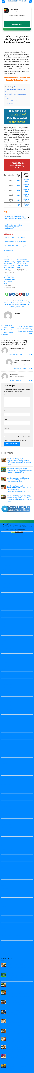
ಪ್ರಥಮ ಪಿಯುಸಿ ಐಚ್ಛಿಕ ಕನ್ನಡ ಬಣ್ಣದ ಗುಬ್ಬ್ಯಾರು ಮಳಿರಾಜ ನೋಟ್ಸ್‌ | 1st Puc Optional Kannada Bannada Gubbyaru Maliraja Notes (19, 498)
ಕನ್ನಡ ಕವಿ (4, 914)
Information (5, 677)
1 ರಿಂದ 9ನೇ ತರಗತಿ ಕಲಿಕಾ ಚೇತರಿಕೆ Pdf (15, 241)
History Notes (6, 673)
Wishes (3, 903)
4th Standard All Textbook (9, 562)
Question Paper (6, 799)
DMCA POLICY (23, 526)
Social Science (5, 870)
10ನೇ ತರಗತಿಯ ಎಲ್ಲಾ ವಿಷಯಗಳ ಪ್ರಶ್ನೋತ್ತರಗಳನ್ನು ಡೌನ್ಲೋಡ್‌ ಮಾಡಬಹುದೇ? (13, 226)
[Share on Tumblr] (23, 294)
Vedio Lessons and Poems (9, 899)
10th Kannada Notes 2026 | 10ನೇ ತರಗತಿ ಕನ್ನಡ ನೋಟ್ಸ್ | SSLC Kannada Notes (9, 279)
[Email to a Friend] (17, 294)
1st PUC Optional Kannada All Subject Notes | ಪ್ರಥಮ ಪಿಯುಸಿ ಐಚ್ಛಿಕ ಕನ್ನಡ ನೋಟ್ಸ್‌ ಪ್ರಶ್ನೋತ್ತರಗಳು (19, 1066)
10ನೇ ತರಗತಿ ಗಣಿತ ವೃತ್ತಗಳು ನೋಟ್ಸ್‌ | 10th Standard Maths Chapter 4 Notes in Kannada (23, 263)
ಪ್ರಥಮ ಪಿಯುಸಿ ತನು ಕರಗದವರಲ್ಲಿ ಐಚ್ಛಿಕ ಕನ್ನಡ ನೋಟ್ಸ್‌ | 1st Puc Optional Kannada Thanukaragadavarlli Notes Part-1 (19, 1057)
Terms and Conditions (10, 526)
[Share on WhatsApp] (6, 294)
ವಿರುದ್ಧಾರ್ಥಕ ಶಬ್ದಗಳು (7, 946)
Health (3, 652)
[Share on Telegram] (27, 294)
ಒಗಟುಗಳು (4, 910)
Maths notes (5, 770)
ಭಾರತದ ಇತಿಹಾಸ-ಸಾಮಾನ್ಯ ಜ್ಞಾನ (10, 935)
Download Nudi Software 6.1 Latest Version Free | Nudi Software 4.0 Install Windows (7, 329)
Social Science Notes (8, 881)
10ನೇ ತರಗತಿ (23, 304)
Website (6, 428)
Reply (31, 354)
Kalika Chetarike (6, 684)
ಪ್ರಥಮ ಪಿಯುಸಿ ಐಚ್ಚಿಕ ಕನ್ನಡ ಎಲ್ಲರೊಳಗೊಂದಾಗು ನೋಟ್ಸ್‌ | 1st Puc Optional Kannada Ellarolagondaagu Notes (19, 461)
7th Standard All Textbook (9, 583)
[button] (3, 1)
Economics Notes (7, 612)
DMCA (30, 526)
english (3, 623)
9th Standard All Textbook (9, 594)
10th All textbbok (7, 530)
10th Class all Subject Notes (11, 303)
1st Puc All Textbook (8, 540)
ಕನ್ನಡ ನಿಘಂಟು (5, 917)
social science (5, 878)
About (7, 525)
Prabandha (5, 795)
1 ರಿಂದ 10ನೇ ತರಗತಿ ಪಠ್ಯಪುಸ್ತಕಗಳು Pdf (15, 237)
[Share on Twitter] (13, 294)
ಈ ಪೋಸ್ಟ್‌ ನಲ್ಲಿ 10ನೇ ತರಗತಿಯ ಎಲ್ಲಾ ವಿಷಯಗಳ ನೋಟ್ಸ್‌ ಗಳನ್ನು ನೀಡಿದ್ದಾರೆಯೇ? (15, 217)
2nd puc (4, 547)
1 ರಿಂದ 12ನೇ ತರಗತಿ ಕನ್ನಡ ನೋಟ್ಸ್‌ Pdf (15, 246)
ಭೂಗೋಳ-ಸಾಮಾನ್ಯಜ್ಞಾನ (8, 939)
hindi (3, 655)
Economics (4, 608)
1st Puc (3, 537)
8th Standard (5, 587)
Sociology (4, 885)
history (3, 669)
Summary (4, 896)
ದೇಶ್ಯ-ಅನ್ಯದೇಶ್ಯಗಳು (6, 931)
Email (6, 419)
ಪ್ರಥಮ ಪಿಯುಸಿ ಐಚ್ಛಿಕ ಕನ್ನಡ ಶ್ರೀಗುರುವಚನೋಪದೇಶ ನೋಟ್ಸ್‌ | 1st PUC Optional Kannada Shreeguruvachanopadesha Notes (19, 488)
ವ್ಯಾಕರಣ (3, 949)
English (3, 616)
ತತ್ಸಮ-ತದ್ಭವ (5, 928)
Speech (3, 892)
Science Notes (5, 860)
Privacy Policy (24, 525)
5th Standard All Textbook (9, 569)
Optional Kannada (7, 784)
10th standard (16, 34)
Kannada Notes (6, 716)
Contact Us (14, 525)
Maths (3, 766)
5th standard (5, 565)
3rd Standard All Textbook (9, 558)
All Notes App (8, 250)
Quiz (3, 845)
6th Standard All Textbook (9, 576)
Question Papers (6, 842)
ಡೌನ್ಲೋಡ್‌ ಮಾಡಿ (26, 180)
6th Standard (5, 573)
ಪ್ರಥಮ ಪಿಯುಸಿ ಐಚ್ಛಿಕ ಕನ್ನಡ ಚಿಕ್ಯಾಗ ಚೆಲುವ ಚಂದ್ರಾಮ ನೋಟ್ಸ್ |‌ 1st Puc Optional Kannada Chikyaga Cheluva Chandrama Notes (19, 1013)
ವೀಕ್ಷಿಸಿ (18, 180)
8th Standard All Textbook (9, 591)
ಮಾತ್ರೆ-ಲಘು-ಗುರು (6, 942)
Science (3, 852)
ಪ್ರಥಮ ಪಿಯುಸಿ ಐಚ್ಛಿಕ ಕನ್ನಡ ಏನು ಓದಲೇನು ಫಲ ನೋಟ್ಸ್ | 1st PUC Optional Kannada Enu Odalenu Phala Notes (20, 1039)
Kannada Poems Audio (8, 752)
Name (6, 411)
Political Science (6, 791)
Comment (7, 394)
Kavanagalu (5, 759)
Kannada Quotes (6, 756)
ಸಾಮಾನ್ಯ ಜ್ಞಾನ (5, 953)
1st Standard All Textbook (9, 544)
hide (14, 87)
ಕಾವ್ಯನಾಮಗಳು (5, 921)
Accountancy (5, 598)
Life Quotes (5, 763)
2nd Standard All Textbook (10, 555)
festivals (4, 644)
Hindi (3, 659)
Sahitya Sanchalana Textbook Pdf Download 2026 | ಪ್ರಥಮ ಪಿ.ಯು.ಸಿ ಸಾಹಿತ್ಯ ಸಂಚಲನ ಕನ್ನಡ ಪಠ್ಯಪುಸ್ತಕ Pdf (19, 470)
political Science (6, 788)
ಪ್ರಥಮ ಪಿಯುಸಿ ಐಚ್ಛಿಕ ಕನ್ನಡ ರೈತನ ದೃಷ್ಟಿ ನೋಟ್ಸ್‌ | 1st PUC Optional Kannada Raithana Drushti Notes (18, 479)
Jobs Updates (5, 680)
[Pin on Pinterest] (20, 294)
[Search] (30, 1)
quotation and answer (8, 849)
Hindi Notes (5, 662)
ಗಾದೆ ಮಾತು (4, 924)
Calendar (4, 605)
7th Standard (5, 580)
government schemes (8, 648)
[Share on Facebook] (10, 294)
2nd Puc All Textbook (8, 551)
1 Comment (12, 474)
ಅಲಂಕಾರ (4, 906)
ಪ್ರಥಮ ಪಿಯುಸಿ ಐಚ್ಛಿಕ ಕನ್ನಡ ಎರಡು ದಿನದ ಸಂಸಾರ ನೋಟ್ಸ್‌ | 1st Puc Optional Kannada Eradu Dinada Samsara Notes (19, 1031)
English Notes (5, 630)
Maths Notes (5, 774)
